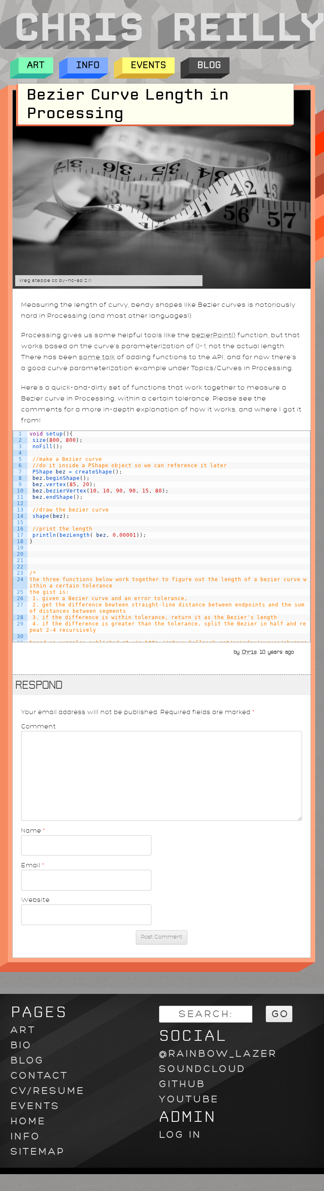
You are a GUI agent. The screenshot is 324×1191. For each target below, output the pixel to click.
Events (148, 65)
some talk (97, 357)
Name (33, 830)
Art (36, 65)
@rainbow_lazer (218, 1053)
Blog (209, 65)
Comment (38, 726)
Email (33, 865)
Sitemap (38, 1151)
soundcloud (202, 1069)
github (182, 1084)
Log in (180, 1134)
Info (88, 65)
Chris (249, 652)
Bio (21, 1045)
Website (35, 899)
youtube (189, 1099)
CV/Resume (48, 1090)
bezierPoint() (214, 335)
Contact (39, 1075)
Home (28, 1121)
